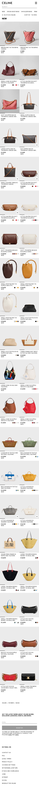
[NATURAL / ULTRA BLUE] (16, 490)
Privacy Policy (7, 762)
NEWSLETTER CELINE (9, 783)
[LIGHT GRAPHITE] (35, 490)
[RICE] (14, 85)
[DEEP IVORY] (37, 321)
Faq (3, 755)
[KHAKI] (35, 456)
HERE (10, 734)
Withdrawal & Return (10, 768)
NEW (3, 11)
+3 (17, 85)
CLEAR (35, 7)
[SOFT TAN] (13, 220)
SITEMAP (5, 777)
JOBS (4, 774)
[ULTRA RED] (16, 85)
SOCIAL (4, 780)
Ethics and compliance (10, 771)
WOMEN (11, 703)
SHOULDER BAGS (26, 11)
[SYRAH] (13, 85)
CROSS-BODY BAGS (13, 11)
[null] (37, 456)
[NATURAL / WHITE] (16, 622)
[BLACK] (35, 220)
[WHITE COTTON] (34, 186)
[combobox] (19, 7)
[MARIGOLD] (17, 287)
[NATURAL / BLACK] (35, 557)
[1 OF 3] (29, 34)
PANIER (36, 11)
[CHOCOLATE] (14, 287)
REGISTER (19, 728)
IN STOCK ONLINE (10, 15)
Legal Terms (6, 758)
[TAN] (13, 422)
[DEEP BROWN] (32, 186)
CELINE (4, 703)
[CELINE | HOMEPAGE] (7, 3)
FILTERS (34, 15)
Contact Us (6, 752)
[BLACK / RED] (16, 590)
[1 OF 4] (10, 34)
